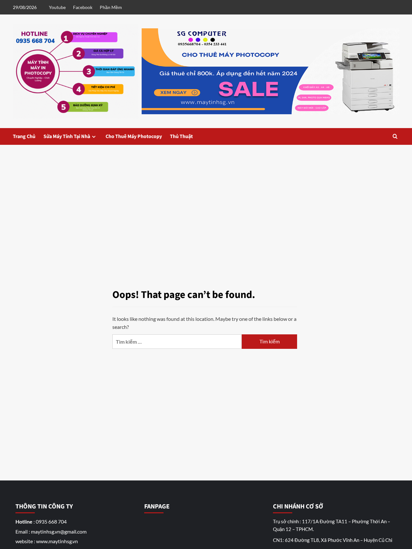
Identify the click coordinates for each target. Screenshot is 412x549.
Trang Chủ (24, 136)
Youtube (57, 7)
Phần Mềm (111, 7)
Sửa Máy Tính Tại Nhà (66, 136)
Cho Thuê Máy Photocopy (134, 136)
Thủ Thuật (181, 136)
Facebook (82, 7)
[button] (395, 136)
